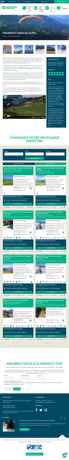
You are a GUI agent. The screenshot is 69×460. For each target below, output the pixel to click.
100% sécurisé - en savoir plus (34, 454)
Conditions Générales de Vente (58, 439)
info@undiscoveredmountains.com (47, 402)
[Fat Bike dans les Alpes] (37, 238)
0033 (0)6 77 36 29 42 (46, 400)
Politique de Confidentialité (25, 441)
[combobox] (14, 154)
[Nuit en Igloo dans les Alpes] (63, 238)
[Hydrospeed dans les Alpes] (22, 238)
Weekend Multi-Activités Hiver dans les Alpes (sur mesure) (49, 256)
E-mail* (39, 375)
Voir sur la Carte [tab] (50, 163)
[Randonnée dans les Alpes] (19, 326)
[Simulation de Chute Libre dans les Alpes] (45, 238)
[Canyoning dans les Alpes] (13, 238)
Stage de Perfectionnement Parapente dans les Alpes (50, 168)
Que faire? (48, 151)
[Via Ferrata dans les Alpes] (25, 326)
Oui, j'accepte (8, 388)
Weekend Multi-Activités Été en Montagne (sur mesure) (17, 256)
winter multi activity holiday (25, 77)
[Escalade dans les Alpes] (16, 238)
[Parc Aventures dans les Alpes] (13, 326)
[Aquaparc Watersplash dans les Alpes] (7, 238)
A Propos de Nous (28, 1)
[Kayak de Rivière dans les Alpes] (25, 238)
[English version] (1, 1)
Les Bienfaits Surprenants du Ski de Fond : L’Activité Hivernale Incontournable (36, 420)
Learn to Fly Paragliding (17, 67)
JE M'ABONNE (17, 388)
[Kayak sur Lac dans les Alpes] (28, 238)
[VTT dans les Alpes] (60, 326)
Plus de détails (18, 203)
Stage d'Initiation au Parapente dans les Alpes (18, 168)
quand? (6, 151)
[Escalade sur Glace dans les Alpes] (57, 238)
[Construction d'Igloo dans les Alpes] (54, 238)
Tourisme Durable (44, 1)
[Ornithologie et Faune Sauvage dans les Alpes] (40, 238)
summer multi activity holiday (10, 77)
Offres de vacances (61, 1)
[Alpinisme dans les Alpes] (4, 238)
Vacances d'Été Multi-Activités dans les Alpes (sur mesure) (18, 212)
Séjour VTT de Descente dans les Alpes (16, 300)
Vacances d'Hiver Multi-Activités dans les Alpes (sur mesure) (49, 212)
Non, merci (7, 390)
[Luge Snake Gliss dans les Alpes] (60, 238)
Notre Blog (6, 417)
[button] (18, 207)
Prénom (6, 375)
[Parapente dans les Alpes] (4, 194)
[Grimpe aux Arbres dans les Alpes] (19, 238)
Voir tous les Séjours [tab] (19, 163)
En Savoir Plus (24, 429)
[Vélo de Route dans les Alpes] (22, 326)
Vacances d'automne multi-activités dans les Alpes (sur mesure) (50, 300)
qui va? (26, 151)
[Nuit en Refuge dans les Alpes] (31, 238)
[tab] (18, 207)
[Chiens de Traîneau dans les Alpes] (51, 238)
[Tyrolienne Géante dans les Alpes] (48, 238)
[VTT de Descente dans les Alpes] (28, 326)
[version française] (3, 1)
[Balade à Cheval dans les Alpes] (10, 238)
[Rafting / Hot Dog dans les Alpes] (16, 326)
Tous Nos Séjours (11, 1)
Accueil (4, 36)
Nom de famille (24, 375)
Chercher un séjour (34, 158)
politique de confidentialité (35, 371)
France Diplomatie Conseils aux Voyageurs (42, 441)
